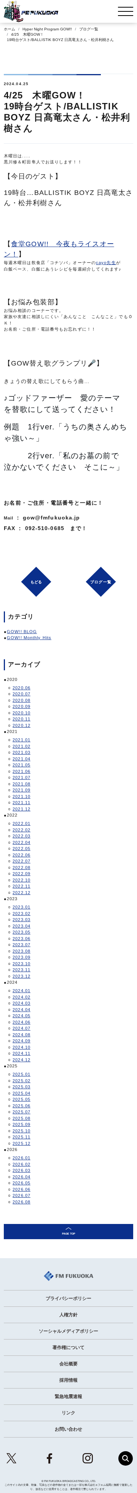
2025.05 (21, 1099)
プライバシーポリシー (68, 1298)
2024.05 (21, 1015)
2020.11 (21, 719)
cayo (101, 262)
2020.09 (21, 706)
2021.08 (21, 784)
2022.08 (21, 867)
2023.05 (21, 932)
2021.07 (21, 777)
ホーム (9, 29)
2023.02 (21, 913)
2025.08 (21, 1118)
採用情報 (68, 1380)
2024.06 (21, 1022)
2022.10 (21, 880)
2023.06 (21, 938)
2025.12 (21, 1143)
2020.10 (21, 713)
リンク (68, 1412)
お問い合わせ (68, 1429)
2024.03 (21, 1003)
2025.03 (21, 1087)
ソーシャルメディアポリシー (68, 1331)
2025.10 (21, 1131)
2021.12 (21, 809)
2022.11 (21, 886)
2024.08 (21, 1034)
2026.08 (21, 1202)
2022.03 (21, 836)
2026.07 (21, 1195)
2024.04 (21, 1009)
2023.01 (21, 907)
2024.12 (21, 1060)
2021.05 (21, 765)
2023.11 (21, 969)
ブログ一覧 (88, 29)
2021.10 (21, 796)
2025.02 (21, 1080)
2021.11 (21, 802)
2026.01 (21, 1158)
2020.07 (21, 694)
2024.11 (21, 1053)
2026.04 (21, 1177)
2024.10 (21, 1047)
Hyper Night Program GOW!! (47, 29)
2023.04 (21, 926)
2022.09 (21, 873)
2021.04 (21, 759)
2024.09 (21, 1041)
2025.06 (21, 1106)
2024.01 (21, 990)
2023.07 (21, 944)
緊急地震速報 (68, 1396)
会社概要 (68, 1363)
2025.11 (21, 1137)
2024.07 (21, 1028)
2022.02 (21, 830)
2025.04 (21, 1093)
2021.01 (21, 740)
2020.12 (21, 725)
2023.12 (21, 976)
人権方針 (68, 1314)
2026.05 (21, 1183)
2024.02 (21, 997)
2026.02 (21, 1164)
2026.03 (21, 1170)
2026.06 (21, 1189)
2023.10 (21, 963)
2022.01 (21, 823)
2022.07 (21, 861)
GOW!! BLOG (22, 631)
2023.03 (21, 919)
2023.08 (21, 951)
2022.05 (21, 848)
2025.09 (21, 1124)
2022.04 (21, 842)
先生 (111, 262)
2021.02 (21, 746)
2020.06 (21, 688)
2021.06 (21, 771)
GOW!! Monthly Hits (29, 637)
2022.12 (21, 892)
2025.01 (21, 1074)
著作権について (68, 1347)
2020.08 (21, 700)
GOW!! (37, 244)
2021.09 (21, 790)
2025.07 (21, 1112)
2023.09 (21, 957)
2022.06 (21, 855)
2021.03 (21, 752)
